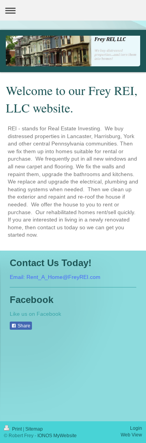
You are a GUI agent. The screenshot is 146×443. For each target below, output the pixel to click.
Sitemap (34, 429)
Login (136, 428)
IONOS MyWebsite (57, 435)
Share (23, 326)
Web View (131, 435)
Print (17, 429)
